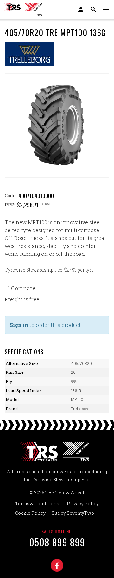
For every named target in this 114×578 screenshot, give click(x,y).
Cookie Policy (30, 513)
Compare (23, 288)
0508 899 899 (57, 542)
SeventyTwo (80, 513)
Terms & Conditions (37, 503)
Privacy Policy (83, 503)
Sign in (19, 325)
